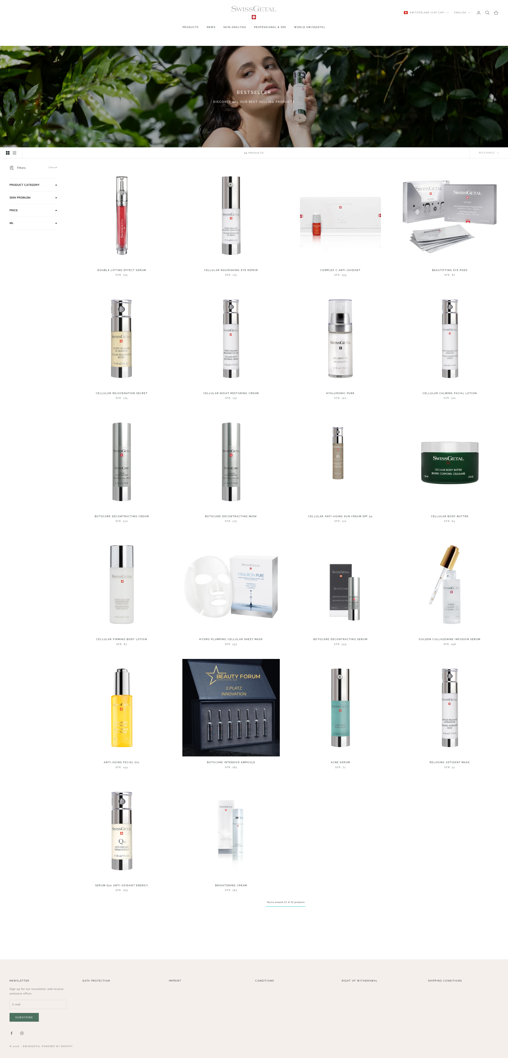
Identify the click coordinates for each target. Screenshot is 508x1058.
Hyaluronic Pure (340, 393)
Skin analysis (234, 27)
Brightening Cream (231, 885)
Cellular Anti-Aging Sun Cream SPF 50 (340, 516)
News (211, 27)
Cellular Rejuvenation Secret (121, 393)
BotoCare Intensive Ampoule (231, 762)
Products (191, 27)
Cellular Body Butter (450, 516)
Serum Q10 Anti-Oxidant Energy (121, 885)
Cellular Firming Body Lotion (121, 639)
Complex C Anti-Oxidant (340, 270)
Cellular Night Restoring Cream (231, 393)
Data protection (96, 980)
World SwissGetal (309, 27)
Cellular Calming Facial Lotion (450, 393)
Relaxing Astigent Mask (450, 762)
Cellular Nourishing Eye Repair (231, 270)
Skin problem (20, 197)
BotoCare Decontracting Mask (231, 516)
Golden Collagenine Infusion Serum (449, 639)
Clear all (52, 167)
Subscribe (24, 1017)
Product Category (24, 185)
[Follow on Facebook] (11, 1033)
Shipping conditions (445, 980)
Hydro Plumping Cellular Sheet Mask (231, 639)
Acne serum (340, 762)
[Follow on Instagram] (22, 1033)
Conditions (264, 980)
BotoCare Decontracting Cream (122, 516)
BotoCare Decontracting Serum (340, 639)
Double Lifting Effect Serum (121, 270)
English (460, 12)
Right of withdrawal (360, 980)
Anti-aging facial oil (122, 762)
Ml (11, 223)
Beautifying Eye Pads (450, 270)
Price (14, 210)
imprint (175, 980)
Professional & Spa (270, 27)
